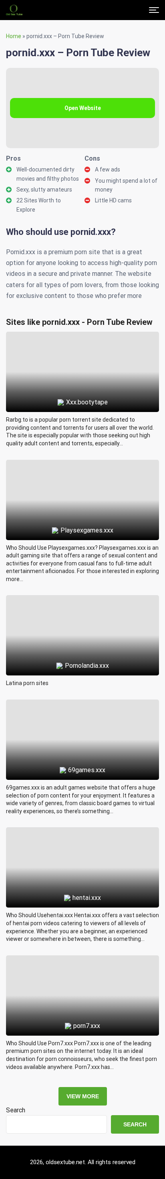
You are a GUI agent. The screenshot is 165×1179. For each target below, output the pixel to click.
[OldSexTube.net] (14, 10)
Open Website (82, 108)
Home (13, 36)
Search (15, 1110)
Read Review (82, 353)
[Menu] (154, 10)
